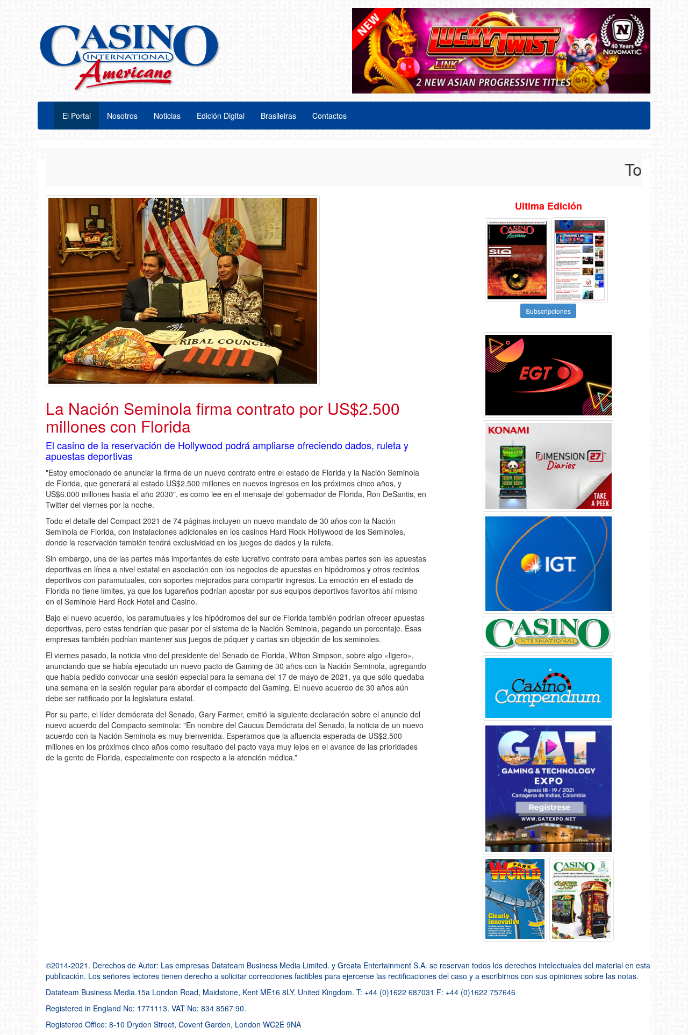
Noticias (167, 115)
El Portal (76, 115)
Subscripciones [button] (548, 310)
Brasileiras (278, 115)
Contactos (329, 115)
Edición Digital (221, 115)
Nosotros (122, 115)
